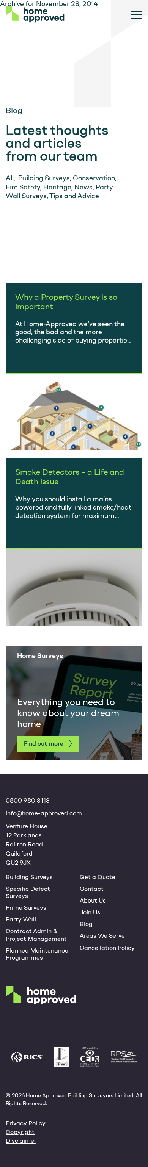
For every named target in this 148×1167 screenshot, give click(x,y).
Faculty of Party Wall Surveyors (61, 1057)
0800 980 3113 (28, 800)
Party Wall (21, 919)
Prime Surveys (26, 907)
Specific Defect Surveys (28, 892)
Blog (86, 924)
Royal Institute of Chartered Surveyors (27, 1057)
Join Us (90, 912)
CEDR (90, 1057)
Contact (92, 888)
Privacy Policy (26, 1123)
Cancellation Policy (107, 947)
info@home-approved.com (44, 813)
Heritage (57, 187)
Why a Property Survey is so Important (66, 301)
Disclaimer (21, 1140)
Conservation (94, 178)
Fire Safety (23, 187)
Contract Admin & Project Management (36, 935)
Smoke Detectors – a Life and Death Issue (69, 476)
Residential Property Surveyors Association (124, 1057)
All (10, 178)
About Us (93, 900)
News (83, 187)
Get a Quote (97, 877)
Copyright (20, 1132)
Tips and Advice (74, 196)
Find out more (43, 743)
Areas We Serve (102, 935)
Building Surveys (44, 178)
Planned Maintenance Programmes (37, 954)
